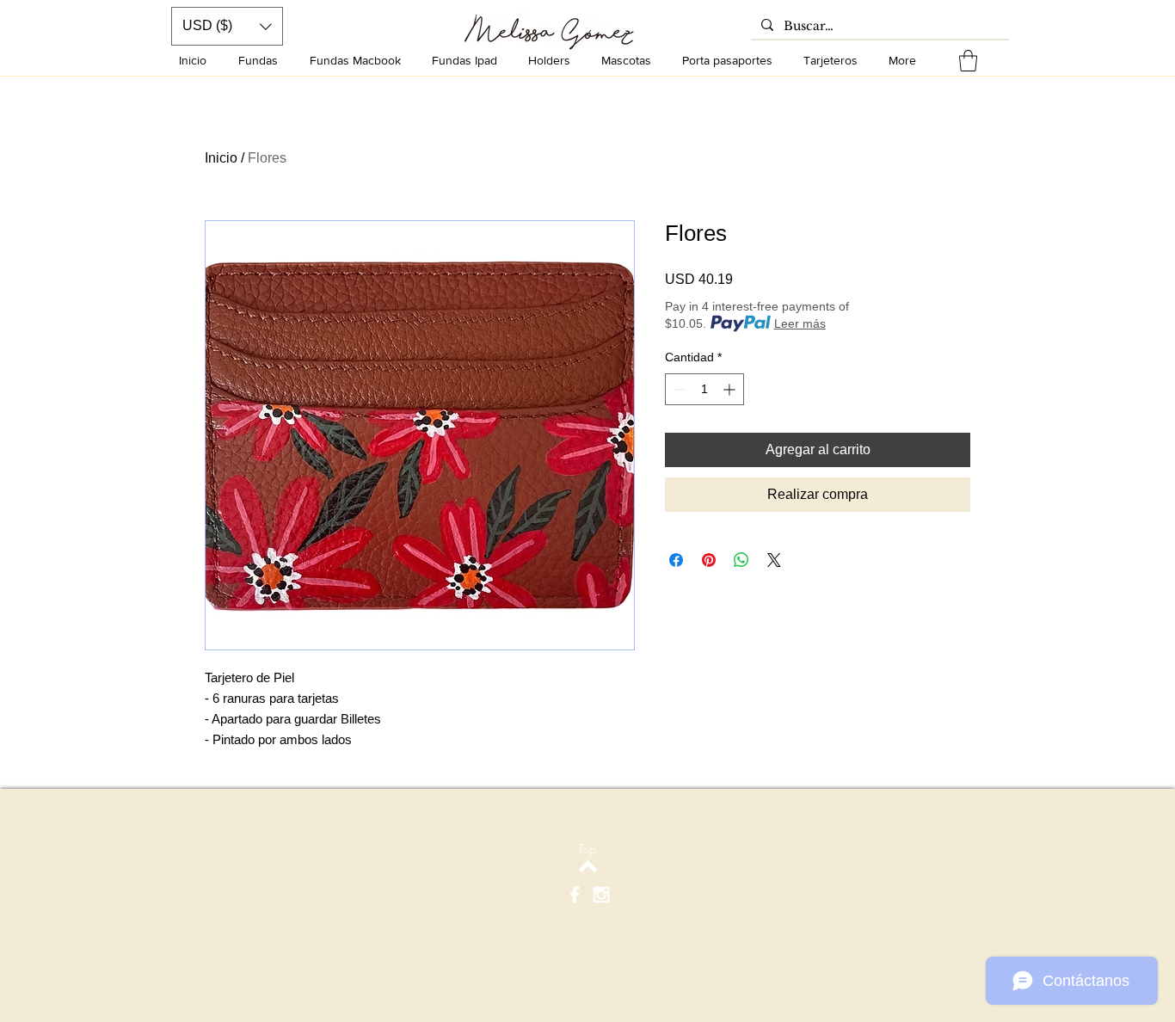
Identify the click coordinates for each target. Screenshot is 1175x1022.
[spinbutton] (704, 389)
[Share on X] (774, 560)
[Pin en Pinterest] (708, 560)
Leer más (800, 323)
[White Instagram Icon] (601, 894)
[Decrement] (678, 389)
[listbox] (227, 26)
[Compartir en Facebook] (676, 560)
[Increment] (730, 389)
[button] (968, 60)
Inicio (221, 158)
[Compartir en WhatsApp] (741, 560)
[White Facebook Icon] (574, 894)
